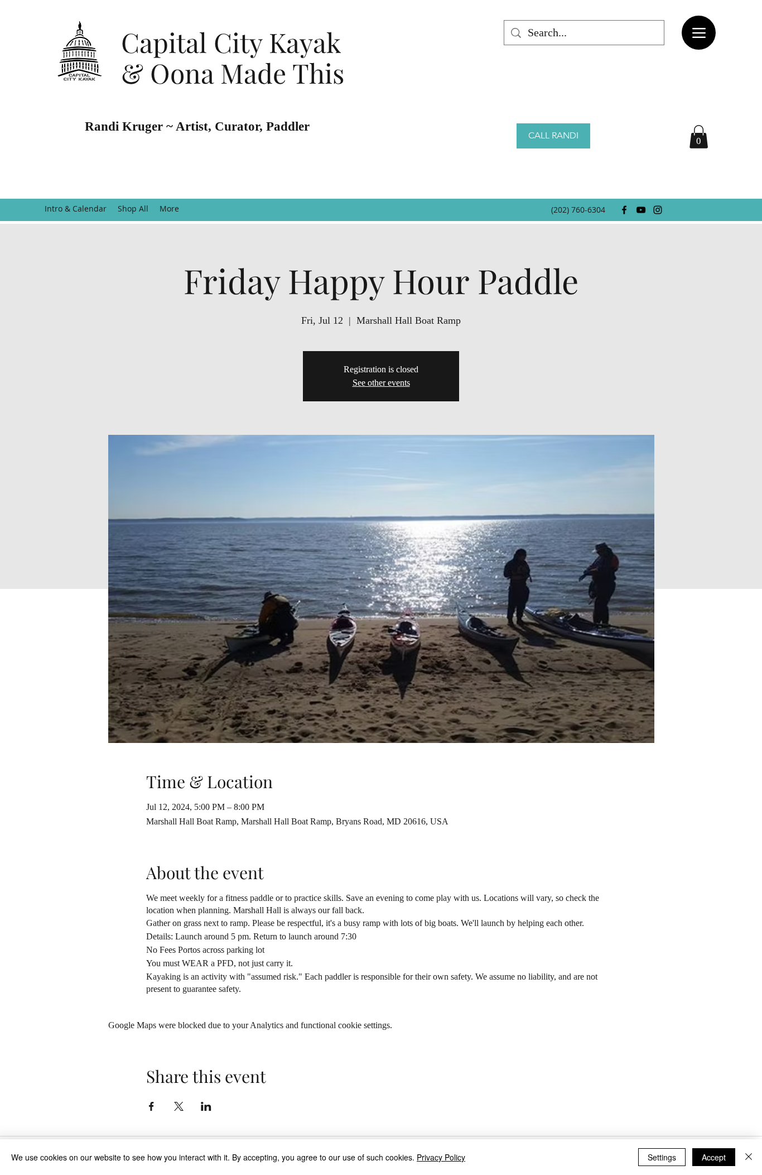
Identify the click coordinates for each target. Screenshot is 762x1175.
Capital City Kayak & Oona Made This (232, 57)
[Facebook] (624, 209)
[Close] (748, 1157)
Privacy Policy (441, 1157)
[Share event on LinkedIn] (206, 1106)
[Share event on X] (178, 1106)
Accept (714, 1157)
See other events (381, 382)
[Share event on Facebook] (151, 1106)
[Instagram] (657, 209)
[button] (698, 136)
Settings (662, 1157)
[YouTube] (641, 209)
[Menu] (699, 33)
